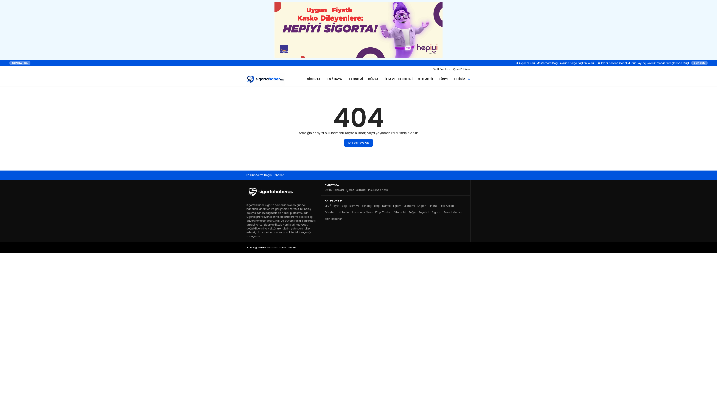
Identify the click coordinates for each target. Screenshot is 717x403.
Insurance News (378, 190)
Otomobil (426, 79)
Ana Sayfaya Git (358, 143)
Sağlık (412, 212)
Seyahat (424, 212)
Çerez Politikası (462, 69)
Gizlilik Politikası (441, 69)
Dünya (373, 79)
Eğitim (397, 206)
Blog (377, 206)
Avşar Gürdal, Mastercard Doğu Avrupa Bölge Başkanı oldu (551, 63)
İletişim (459, 79)
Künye (443, 79)
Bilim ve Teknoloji (398, 79)
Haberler (344, 212)
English (422, 206)
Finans (433, 206)
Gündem (330, 212)
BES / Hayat (335, 79)
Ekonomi (356, 79)
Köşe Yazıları (383, 212)
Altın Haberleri (333, 219)
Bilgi (344, 206)
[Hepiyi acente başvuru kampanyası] (358, 30)
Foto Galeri (447, 206)
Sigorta (313, 79)
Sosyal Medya (453, 212)
